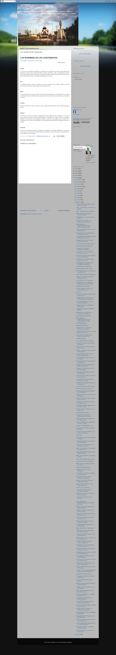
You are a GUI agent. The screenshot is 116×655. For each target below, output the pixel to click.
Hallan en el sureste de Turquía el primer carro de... (85, 494)
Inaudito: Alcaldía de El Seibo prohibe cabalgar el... (84, 542)
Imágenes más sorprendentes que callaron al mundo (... (85, 563)
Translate (79, 151)
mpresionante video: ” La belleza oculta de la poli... (85, 627)
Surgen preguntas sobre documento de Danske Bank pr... (86, 553)
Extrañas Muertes (81, 338)
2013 (76, 175)
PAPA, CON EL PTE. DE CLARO (84, 528)
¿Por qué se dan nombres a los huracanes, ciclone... (84, 445)
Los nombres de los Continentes (38, 57)
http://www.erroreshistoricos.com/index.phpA (31, 60)
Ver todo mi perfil (90, 162)
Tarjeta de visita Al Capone (83, 467)
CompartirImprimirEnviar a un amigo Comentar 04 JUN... (86, 332)
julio (78, 190)
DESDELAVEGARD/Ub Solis (36, 8)
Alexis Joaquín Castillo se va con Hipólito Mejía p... (85, 556)
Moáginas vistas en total (82, 119)
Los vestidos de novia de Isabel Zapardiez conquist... (84, 380)
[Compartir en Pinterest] (64, 136)
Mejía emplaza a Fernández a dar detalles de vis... (85, 616)
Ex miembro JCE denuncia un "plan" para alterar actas (86, 560)
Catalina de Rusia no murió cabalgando (83, 470)
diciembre (79, 179)
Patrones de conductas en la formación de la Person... (84, 313)
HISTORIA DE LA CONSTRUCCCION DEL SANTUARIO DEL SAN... (83, 226)
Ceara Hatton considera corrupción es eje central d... (85, 473)
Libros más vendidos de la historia (85, 459)
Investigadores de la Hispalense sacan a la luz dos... (84, 252)
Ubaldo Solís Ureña (77, 109)
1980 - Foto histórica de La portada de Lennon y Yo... (85, 449)
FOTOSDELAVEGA (81, 323)
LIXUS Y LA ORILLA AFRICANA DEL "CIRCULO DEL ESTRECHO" (86, 571)
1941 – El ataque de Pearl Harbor (85, 211)
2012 (76, 177)
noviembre (80, 182)
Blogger (70, 642)
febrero (79, 202)
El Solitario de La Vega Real (83, 266)
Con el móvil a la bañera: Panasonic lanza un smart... (86, 376)
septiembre (80, 186)
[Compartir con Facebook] (62, 136)
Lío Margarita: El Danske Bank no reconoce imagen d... (85, 545)
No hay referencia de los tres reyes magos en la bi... (85, 452)
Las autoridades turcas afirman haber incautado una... (84, 354)
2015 (76, 171)
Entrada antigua (63, 210)
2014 (76, 173)
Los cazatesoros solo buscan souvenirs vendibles (84, 490)
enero (78, 634)
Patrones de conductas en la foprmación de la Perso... (84, 221)
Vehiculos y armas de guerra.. (84, 573)
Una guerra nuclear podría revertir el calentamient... (85, 534)
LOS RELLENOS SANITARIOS (84, 246)
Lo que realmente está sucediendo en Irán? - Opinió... (85, 422)
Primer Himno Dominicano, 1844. (85, 243)
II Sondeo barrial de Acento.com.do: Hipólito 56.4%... (85, 230)
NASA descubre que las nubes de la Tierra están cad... (85, 538)
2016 (76, 168)
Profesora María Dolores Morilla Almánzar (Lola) (84, 277)
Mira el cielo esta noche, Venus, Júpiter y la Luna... (84, 484)
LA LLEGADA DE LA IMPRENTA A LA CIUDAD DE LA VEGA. (86, 237)
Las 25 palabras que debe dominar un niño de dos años (85, 623)
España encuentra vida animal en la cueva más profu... (85, 584)
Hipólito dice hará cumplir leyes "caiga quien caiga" (84, 481)
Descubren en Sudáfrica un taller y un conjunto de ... (85, 402)
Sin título (78, 292)
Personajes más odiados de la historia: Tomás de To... (84, 335)
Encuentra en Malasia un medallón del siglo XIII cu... (85, 595)
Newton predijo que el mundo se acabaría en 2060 (85, 521)
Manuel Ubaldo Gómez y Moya (84, 268)
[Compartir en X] (60, 136)
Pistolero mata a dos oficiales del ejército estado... (85, 507)
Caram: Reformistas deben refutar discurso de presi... (85, 204)
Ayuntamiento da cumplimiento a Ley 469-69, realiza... (85, 233)
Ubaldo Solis (91, 155)
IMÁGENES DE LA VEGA (83, 286)
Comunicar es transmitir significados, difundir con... (84, 249)
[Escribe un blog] (59, 136)
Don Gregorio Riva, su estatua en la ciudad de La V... (85, 271)
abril (78, 197)
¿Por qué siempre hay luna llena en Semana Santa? (85, 441)
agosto (79, 188)
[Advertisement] (44, 196)
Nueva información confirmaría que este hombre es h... (85, 620)
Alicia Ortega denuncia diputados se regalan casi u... (86, 361)
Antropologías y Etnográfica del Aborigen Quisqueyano (84, 263)
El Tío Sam (79, 435)
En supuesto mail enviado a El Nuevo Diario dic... (84, 598)
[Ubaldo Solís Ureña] (74, 112)
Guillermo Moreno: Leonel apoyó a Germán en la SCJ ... (85, 549)
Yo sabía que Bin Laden (82, 412)
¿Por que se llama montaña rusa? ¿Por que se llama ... (85, 432)
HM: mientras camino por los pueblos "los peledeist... (84, 477)
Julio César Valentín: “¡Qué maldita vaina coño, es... (85, 399)
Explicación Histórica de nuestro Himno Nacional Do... (84, 241)
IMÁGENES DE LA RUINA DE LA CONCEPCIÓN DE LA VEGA (85, 283)
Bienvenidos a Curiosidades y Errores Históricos (84, 214)
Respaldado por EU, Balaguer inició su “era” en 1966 (85, 406)
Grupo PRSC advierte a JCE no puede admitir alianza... (84, 602)
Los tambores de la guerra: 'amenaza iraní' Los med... (84, 415)
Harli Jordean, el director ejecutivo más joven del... (85, 518)
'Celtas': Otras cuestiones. (83, 487)
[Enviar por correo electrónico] (57, 136)
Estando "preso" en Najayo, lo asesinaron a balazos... (84, 609)
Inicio (47, 210)
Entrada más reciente (28, 210)
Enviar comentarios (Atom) (35, 214)
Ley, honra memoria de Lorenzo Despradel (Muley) (84, 302)
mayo (78, 195)
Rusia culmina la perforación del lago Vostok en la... (84, 591)
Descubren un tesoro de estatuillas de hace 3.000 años (85, 256)
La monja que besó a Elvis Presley (85, 386)
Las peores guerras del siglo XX (84, 461)
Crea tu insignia (76, 114)
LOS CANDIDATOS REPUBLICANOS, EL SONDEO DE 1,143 (85, 503)
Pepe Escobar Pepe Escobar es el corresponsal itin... (85, 419)
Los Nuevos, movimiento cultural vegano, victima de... (85, 259)
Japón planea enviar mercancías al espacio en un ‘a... (85, 514)
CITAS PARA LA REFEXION (83, 316)
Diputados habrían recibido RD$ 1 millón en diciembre (85, 365)
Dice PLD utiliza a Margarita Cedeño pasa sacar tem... (86, 605)
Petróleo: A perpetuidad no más (84, 425)
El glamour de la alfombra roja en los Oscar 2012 (85, 369)
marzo (78, 199)
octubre (79, 184)
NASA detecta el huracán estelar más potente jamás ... (85, 531)
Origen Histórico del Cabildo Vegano (86, 274)
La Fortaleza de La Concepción (84, 280)
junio (78, 193)
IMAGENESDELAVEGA (82, 325)
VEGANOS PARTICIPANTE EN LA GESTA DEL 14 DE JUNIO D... (85, 298)
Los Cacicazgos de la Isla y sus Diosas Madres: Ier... (84, 289)
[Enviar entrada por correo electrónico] (54, 136)
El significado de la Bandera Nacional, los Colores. (83, 328)
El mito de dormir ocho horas (84, 388)
